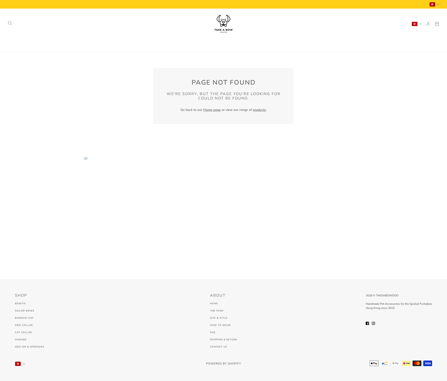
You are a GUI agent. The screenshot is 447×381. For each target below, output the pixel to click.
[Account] (428, 24)
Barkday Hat (24, 318)
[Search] (10, 23)
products (259, 110)
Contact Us (218, 346)
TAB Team (217, 310)
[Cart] (437, 24)
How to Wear (220, 325)
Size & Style (219, 318)
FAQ (212, 332)
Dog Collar (24, 325)
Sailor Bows (24, 310)
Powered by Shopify (223, 363)
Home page (212, 110)
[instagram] (373, 323)
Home (214, 303)
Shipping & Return (223, 339)
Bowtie (20, 303)
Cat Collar (23, 332)
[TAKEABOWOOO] (223, 24)
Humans (21, 339)
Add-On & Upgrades (29, 346)
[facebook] (367, 323)
